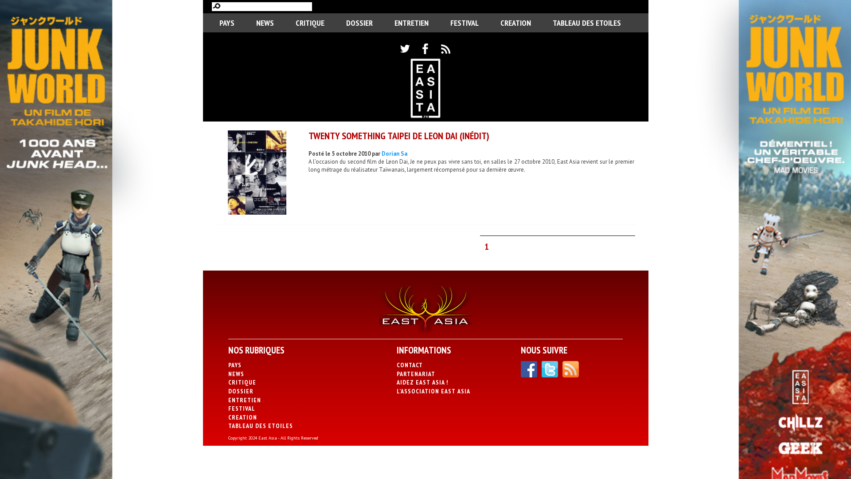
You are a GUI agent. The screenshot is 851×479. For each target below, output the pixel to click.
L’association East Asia (433, 391)
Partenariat (416, 374)
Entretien (411, 23)
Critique (310, 23)
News (265, 23)
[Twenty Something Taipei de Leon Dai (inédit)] (257, 173)
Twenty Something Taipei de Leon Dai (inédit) (398, 136)
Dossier (359, 23)
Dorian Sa (394, 153)
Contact (410, 365)
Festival (464, 23)
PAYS (226, 23)
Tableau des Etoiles (587, 23)
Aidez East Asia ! (422, 382)
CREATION (515, 23)
